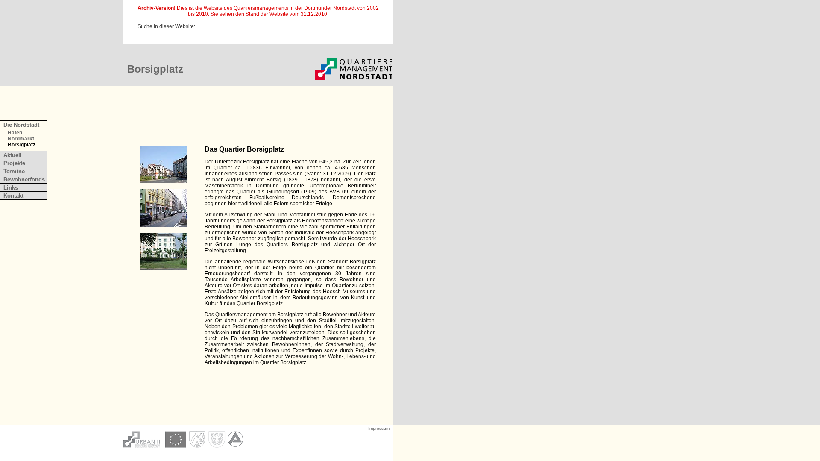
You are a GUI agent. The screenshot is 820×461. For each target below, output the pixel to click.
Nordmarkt (21, 139)
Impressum (379, 428)
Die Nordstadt (21, 125)
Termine (14, 171)
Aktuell (12, 155)
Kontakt (13, 196)
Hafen (15, 133)
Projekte (14, 163)
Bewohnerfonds (24, 179)
